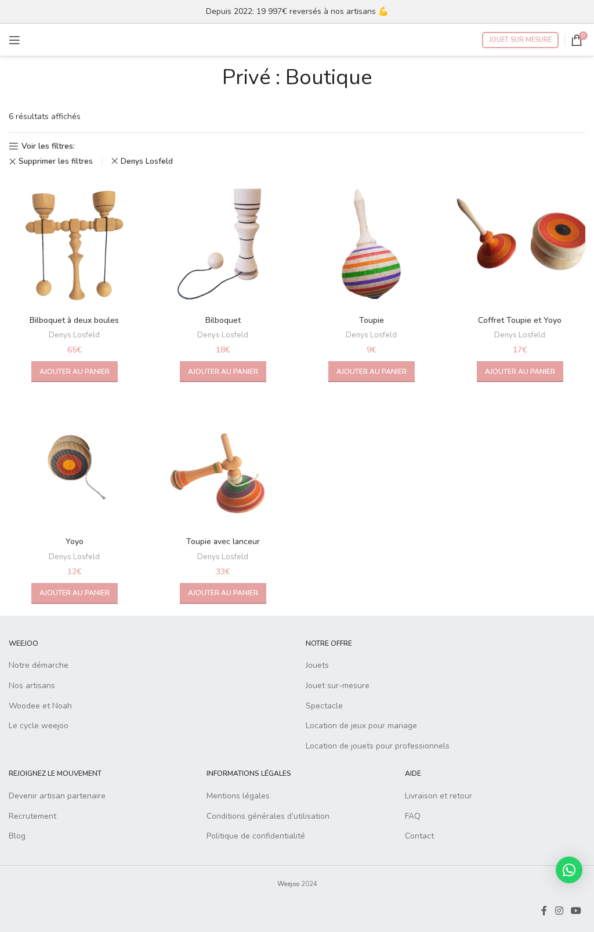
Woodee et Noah (40, 705)
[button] (74, 371)
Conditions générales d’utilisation (268, 816)
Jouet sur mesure (520, 39)
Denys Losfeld (147, 161)
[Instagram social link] (559, 911)
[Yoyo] (74, 465)
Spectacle (324, 705)
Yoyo (75, 541)
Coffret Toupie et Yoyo (520, 320)
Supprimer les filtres (56, 161)
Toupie (371, 320)
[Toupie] (371, 244)
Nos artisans (32, 685)
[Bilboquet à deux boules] (74, 244)
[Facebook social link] (544, 911)
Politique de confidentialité (256, 835)
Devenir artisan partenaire (57, 795)
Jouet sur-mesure (338, 685)
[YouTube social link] (576, 911)
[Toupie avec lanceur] (222, 465)
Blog (17, 835)
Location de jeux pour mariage (361, 725)
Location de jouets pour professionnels (378, 745)
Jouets (317, 665)
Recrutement (32, 816)
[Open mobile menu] (14, 40)
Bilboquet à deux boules (74, 320)
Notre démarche (38, 665)
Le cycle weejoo (38, 725)
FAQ (413, 816)
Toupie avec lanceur (223, 541)
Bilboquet (223, 320)
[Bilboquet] (222, 244)
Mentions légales (238, 795)
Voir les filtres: (48, 147)
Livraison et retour (438, 795)
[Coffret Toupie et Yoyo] (519, 244)
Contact (419, 835)
